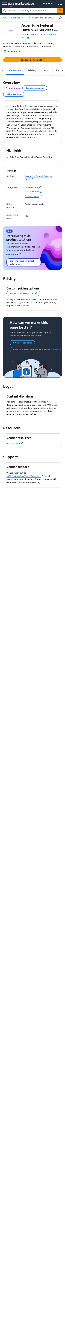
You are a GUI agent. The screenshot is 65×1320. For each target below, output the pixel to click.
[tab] (15, 70)
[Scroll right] (62, 70)
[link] (44, 17)
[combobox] (29, 10)
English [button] (46, 3)
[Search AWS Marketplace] (60, 10)
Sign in (59, 4)
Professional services (35, 204)
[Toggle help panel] (60, 17)
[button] (56, 30)
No (26, 215)
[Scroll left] (3, 70)
